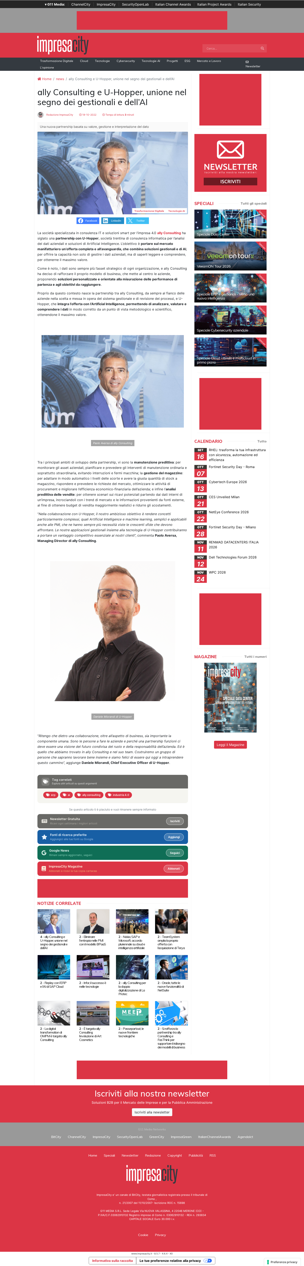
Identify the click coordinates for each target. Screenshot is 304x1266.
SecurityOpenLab (135, 4)
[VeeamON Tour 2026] (230, 256)
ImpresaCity (106, 4)
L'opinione (47, 67)
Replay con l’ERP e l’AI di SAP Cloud (53, 985)
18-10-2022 (89, 114)
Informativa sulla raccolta (112, 1261)
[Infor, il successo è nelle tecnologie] (93, 967)
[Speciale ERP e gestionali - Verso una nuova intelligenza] (230, 288)
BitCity (56, 1137)
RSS (212, 1155)
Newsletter (253, 66)
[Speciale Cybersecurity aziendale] (230, 320)
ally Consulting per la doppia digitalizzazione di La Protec (132, 988)
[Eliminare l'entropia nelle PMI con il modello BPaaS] (93, 921)
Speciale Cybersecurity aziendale (222, 330)
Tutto (262, 441)
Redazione (153, 1155)
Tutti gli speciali (254, 203)
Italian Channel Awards (173, 4)
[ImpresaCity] (63, 45)
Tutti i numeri (255, 656)
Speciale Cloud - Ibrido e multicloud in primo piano (226, 360)
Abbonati (174, 868)
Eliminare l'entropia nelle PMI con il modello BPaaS (92, 940)
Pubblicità (196, 1155)
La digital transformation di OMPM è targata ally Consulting (53, 1034)
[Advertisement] (152, 1070)
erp (53, 795)
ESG (187, 61)
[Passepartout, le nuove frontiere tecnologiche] (132, 1013)
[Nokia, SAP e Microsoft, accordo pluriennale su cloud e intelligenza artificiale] (132, 921)
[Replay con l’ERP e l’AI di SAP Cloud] (54, 967)
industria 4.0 (121, 795)
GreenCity (156, 1137)
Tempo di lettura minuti (119, 114)
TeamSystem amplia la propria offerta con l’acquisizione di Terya (171, 942)
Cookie (143, 1235)
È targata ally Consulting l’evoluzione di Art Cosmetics (90, 1034)
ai (69, 795)
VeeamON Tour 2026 (214, 266)
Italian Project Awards (214, 4)
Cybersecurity (126, 61)
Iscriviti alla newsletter (152, 1112)
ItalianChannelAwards (214, 1137)
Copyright (175, 1155)
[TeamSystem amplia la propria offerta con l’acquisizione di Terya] (171, 921)
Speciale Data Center (213, 234)
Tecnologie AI (151, 61)
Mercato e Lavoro (209, 61)
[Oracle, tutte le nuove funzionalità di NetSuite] (171, 967)
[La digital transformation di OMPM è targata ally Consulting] (54, 1013)
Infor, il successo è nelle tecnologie (92, 985)
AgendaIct (245, 1137)
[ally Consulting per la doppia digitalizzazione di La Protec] (132, 967)
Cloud (84, 61)
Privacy (160, 1235)
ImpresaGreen (181, 1137)
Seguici (175, 853)
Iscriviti (175, 821)
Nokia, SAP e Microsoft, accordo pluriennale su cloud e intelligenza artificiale (131, 942)
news (60, 79)
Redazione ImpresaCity (59, 114)
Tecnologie (102, 61)
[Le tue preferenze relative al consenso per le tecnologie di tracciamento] (282, 1262)
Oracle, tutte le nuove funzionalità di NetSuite (171, 986)
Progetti (172, 61)
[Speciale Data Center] (230, 224)
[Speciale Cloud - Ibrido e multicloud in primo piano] (230, 352)
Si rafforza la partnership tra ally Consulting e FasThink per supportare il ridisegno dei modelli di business (171, 1038)
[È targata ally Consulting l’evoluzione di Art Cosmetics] (93, 1013)
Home (46, 79)
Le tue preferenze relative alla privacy (170, 1261)
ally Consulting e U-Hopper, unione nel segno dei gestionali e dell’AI (53, 942)
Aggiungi (174, 837)
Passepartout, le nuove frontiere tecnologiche (131, 1032)
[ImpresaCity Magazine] (230, 697)
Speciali (109, 1155)
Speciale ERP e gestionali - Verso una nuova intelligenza (225, 296)
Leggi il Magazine (230, 745)
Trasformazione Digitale (56, 61)
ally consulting (91, 795)
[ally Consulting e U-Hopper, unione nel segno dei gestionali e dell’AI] (54, 921)
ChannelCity (80, 4)
